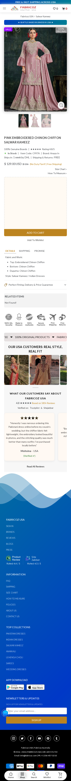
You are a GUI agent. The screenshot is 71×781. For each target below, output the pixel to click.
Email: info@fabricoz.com (25, 755)
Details (10, 250)
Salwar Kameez (43, 16)
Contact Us (12, 616)
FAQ (8, 581)
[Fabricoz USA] (23, 8)
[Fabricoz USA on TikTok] (57, 738)
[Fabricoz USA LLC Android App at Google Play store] (16, 692)
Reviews (10, 538)
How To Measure (57, 173)
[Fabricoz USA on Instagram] (14, 738)
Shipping (24, 250)
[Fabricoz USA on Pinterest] (49, 738)
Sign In (9, 526)
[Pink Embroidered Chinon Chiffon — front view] (35, 69)
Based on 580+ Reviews (43, 403)
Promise (39, 250)
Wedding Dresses (16, 669)
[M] (5, 8)
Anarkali (11, 651)
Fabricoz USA (27, 16)
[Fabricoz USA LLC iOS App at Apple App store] (35, 692)
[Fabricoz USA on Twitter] (23, 738)
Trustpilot (34, 408)
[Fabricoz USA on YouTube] (40, 738)
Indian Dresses (37, 275)
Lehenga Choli (14, 657)
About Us (11, 610)
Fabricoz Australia (42, 747)
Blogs (9, 544)
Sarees (10, 663)
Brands (10, 532)
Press (9, 549)
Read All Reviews (35, 466)
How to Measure (15, 598)
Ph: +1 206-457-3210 (47, 755)
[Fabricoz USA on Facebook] (31, 738)
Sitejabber (48, 408)
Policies (10, 604)
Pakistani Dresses (15, 633)
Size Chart (61, 169)
